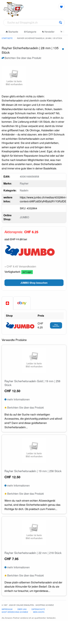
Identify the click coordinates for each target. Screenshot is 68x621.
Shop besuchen (56, 325)
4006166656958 (29, 176)
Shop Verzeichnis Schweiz (15, 612)
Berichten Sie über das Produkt (22, 58)
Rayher (24, 183)
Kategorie (31, 31)
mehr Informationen (18, 399)
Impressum (7, 609)
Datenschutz (38, 609)
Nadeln (24, 190)
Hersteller (49, 31)
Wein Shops (38, 612)
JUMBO (24, 217)
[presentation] (22, 303)
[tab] (7, 303)
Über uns (22, 609)
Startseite (13, 31)
